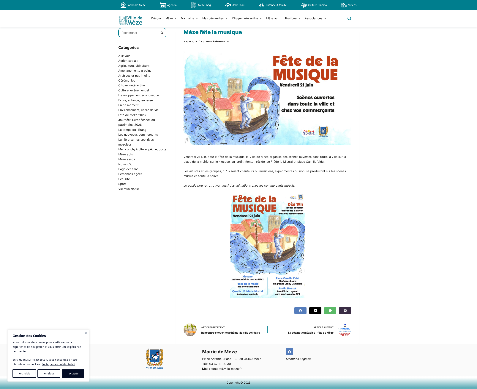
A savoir (124, 56)
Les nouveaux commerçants (138, 134)
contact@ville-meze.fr (226, 369)
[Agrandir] (300, 197)
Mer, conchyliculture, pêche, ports (142, 149)
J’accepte (73, 373)
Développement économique (138, 95)
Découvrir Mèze (162, 18)
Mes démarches (213, 18)
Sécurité (124, 179)
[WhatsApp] (330, 310)
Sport (122, 184)
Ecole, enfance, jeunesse (135, 100)
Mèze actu (273, 18)
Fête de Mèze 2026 (132, 115)
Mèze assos (126, 159)
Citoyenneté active (245, 18)
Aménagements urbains (134, 70)
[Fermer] (86, 333)
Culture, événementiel (215, 41)
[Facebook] (300, 310)
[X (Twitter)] (315, 310)
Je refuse (48, 373)
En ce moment (128, 105)
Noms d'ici (125, 164)
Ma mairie (187, 18)
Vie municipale (128, 189)
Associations (313, 18)
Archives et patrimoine (134, 75)
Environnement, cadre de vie (138, 110)
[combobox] (138, 32)
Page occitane (128, 169)
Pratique (291, 18)
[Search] (349, 18)
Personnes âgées (130, 174)
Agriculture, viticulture (133, 66)
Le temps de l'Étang (132, 130)
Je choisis (24, 373)
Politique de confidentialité (58, 364)
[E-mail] (345, 310)
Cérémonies (126, 80)
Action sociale (128, 61)
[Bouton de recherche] (161, 32)
